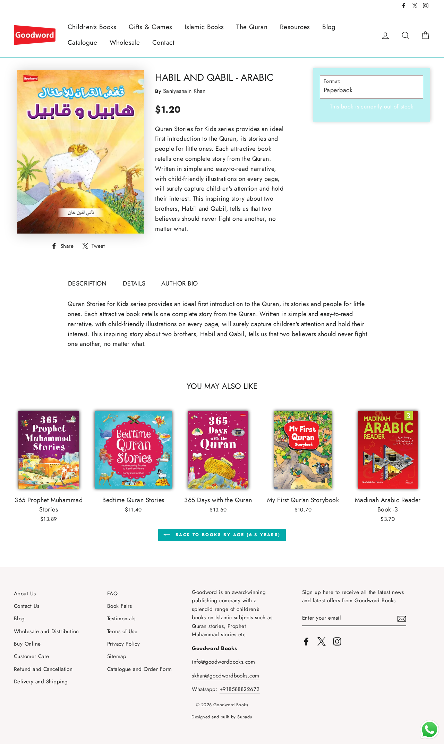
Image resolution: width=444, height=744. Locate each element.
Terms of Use (122, 631)
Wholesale (125, 42)
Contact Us (27, 606)
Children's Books (92, 27)
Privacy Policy (123, 644)
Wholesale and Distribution (46, 631)
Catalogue (82, 42)
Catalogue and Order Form (139, 669)
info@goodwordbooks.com (223, 662)
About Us (25, 593)
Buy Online (27, 644)
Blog (328, 27)
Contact (163, 42)
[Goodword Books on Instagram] (337, 641)
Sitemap (116, 656)
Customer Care (31, 656)
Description (87, 283)
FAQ (112, 593)
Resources (295, 27)
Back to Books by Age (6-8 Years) (226, 535)
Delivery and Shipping (41, 681)
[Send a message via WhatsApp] (430, 730)
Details (134, 283)
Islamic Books (204, 27)
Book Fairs (119, 606)
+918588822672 (240, 689)
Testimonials (121, 618)
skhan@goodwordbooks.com (225, 676)
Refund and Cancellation (43, 669)
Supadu (245, 717)
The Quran (251, 27)
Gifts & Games (150, 27)
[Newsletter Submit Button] (401, 618)
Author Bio (179, 283)
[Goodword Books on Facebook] (306, 641)
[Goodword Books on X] (321, 641)
